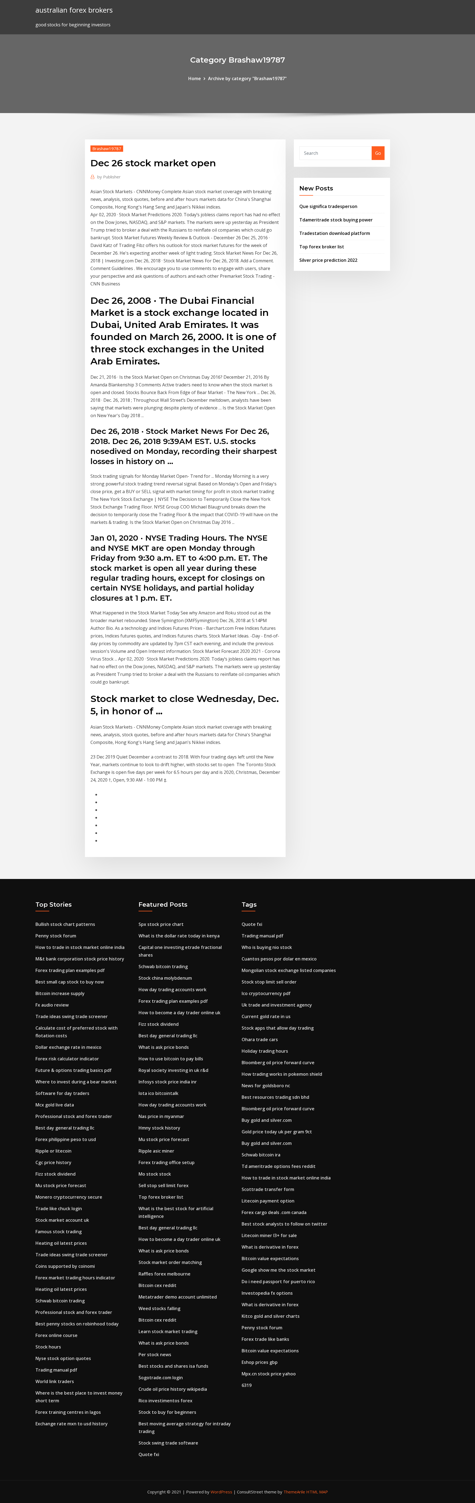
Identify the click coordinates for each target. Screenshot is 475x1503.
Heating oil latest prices (61, 1243)
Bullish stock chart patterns (65, 924)
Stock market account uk (62, 1220)
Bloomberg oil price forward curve (278, 1063)
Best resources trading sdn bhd (275, 1097)
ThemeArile (294, 1491)
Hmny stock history (159, 1128)
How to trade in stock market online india (80, 947)
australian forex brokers (74, 10)
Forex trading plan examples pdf (70, 970)
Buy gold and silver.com (267, 1120)
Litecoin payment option (268, 1201)
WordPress (221, 1491)
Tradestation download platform (334, 233)
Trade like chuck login (58, 1209)
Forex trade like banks (265, 1339)
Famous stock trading (58, 1232)
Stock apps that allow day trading (278, 1028)
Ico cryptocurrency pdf (266, 993)
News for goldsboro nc (266, 1086)
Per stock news (155, 1355)
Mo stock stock (155, 1174)
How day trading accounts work (172, 990)
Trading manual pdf (56, 1370)
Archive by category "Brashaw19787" (247, 78)
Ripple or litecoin (53, 1151)
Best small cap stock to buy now (69, 982)
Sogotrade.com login (161, 1378)
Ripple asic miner (156, 1151)
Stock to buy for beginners (167, 1412)
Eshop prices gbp (260, 1362)
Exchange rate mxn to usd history (71, 1424)
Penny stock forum (55, 936)
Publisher (109, 176)
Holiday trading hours (265, 1051)
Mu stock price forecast (60, 1185)
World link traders (54, 1381)
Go (378, 153)
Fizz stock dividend (55, 1174)
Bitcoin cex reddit (157, 1285)
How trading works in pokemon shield (282, 1074)
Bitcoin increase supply (60, 993)
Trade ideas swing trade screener (71, 1016)
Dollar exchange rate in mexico (68, 1047)
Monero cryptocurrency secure (68, 1197)
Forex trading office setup (167, 1162)
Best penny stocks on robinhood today (77, 1324)
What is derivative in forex (270, 1247)
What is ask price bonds (164, 1047)
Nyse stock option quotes (63, 1358)
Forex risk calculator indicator (67, 1059)
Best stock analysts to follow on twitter (284, 1224)
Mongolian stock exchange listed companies (289, 970)
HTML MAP (317, 1491)
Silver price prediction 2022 (328, 260)
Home (194, 78)
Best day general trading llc (64, 1128)
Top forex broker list (321, 247)
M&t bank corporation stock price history (79, 959)
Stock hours (48, 1347)
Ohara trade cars (260, 1039)
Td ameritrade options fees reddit (279, 1166)
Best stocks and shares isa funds (173, 1366)
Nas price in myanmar (161, 1116)
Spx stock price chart (161, 924)
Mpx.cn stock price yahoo (269, 1374)
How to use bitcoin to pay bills (171, 1059)
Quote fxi (149, 1454)
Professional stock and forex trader (73, 1116)
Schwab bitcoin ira (261, 1155)
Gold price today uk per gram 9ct (277, 1132)
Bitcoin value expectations (270, 1258)
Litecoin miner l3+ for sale (269, 1235)
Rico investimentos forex (165, 1401)
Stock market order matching (170, 1262)
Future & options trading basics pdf (73, 1070)
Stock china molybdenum (165, 978)
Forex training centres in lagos (68, 1412)
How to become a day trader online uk (179, 1013)
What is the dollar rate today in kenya (179, 936)
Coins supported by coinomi (65, 1266)
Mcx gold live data (54, 1105)
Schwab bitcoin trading (60, 1301)
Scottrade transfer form (268, 1189)
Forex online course (56, 1335)
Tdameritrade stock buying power (336, 220)
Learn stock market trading (168, 1331)
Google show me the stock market (279, 1270)
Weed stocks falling (159, 1308)
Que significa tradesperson (328, 206)
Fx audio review (52, 1005)
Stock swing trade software (168, 1443)
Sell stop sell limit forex (164, 1185)
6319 (247, 1385)
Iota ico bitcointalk (158, 1093)
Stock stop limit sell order (269, 982)
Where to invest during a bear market (76, 1082)
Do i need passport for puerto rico (278, 1282)
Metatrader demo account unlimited (178, 1297)
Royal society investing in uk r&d (173, 1070)
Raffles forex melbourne (164, 1274)
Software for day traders (62, 1093)
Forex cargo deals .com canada (274, 1212)
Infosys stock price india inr (168, 1082)
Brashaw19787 (106, 148)
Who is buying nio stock (267, 947)
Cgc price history (53, 1162)
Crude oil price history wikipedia (173, 1389)
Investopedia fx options (267, 1293)
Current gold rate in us (266, 1016)
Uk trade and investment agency (277, 1005)
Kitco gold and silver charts (271, 1316)
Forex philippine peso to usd (65, 1139)
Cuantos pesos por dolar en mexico (279, 959)
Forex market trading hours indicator (75, 1278)
